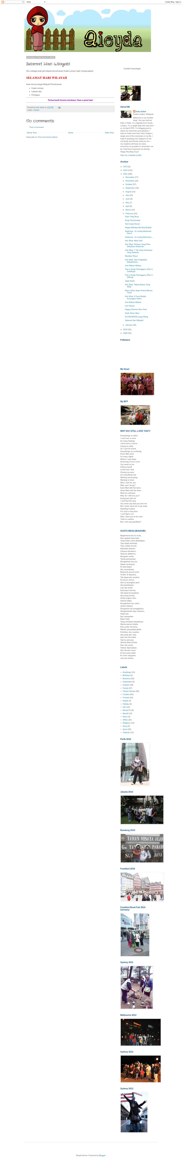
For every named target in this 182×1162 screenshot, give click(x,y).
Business (126, 678)
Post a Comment (37, 127)
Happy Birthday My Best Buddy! (138, 227)
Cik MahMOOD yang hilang (136, 317)
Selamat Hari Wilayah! (134, 320)
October (129, 184)
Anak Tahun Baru (132, 313)
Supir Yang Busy (132, 216)
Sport (125, 729)
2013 (125, 167)
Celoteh (36, 110)
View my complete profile (130, 155)
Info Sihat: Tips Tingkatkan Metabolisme (136, 261)
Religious (126, 723)
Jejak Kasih (130, 281)
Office (125, 720)
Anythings (127, 672)
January (129, 325)
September (130, 188)
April (128, 206)
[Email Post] (58, 107)
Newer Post (32, 133)
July (127, 195)
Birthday (126, 675)
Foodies (126, 694)
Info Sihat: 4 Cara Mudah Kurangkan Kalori (135, 297)
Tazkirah (126, 732)
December (130, 177)
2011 (125, 174)
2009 (125, 333)
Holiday (126, 704)
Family (125, 688)
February (130, 213)
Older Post (109, 133)
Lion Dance (130, 306)
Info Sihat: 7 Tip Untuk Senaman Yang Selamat (138, 251)
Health (125, 701)
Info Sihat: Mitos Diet (133, 241)
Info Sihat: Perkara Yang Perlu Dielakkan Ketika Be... (137, 245)
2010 (125, 329)
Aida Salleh (40, 107)
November (130, 181)
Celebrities (127, 682)
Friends (126, 697)
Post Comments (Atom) (48, 137)
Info (124, 707)
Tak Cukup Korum (132, 224)
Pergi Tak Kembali (132, 220)
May (128, 202)
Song (125, 726)
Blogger (102, 1155)
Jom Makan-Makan (133, 265)
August (129, 192)
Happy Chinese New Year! (136, 309)
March (128, 210)
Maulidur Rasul (131, 256)
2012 (125, 170)
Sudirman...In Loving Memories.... (139, 237)
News (125, 716)
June (128, 199)
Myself (125, 713)
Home (70, 133)
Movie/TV (127, 710)
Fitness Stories (129, 691)
